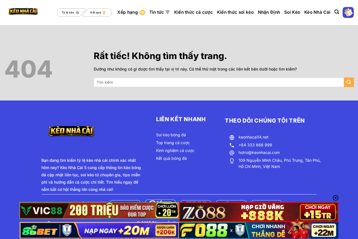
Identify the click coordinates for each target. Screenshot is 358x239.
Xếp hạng (127, 12)
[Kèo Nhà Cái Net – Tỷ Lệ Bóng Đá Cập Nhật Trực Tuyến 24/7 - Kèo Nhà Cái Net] (27, 12)
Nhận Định (269, 12)
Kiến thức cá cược (193, 12)
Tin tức (156, 12)
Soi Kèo (292, 12)
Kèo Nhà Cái (317, 12)
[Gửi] (349, 82)
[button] (337, 12)
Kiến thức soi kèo (235, 12)
